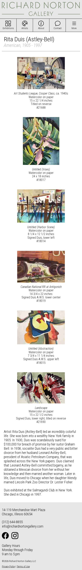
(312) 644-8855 (12, 522)
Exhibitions (8, 28)
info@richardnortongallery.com (22, 526)
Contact (58, 28)
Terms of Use (23, 566)
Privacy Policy (8, 566)
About (41, 28)
